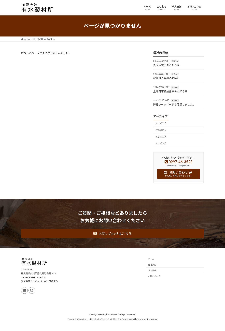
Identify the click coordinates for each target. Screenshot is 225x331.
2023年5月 (161, 143)
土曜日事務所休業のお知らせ (170, 91)
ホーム (151, 259)
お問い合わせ (154, 276)
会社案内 (152, 264)
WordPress (83, 319)
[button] (112, 233)
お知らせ (175, 61)
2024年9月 (161, 130)
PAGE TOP (216, 318)
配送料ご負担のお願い (166, 78)
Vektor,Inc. (142, 319)
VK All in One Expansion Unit (122, 319)
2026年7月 (161, 123)
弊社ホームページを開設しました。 (174, 104)
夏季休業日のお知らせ (166, 65)
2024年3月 (161, 136)
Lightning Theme (100, 319)
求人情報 (152, 270)
